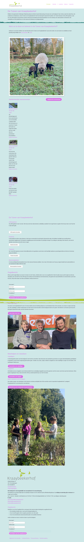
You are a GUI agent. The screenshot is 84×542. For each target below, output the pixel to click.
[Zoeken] (74, 4)
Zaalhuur (66, 4)
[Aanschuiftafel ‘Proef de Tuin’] (13, 105)
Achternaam (11, 288)
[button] (15, 232)
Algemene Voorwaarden (15, 538)
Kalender (54, 4)
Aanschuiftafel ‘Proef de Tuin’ (13, 110)
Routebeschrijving (12, 486)
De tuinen (48, 4)
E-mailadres (12, 293)
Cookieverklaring (25, 538)
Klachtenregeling (43, 538)
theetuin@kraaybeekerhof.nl (14, 501)
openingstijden (24, 32)
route (30, 32)
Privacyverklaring (34, 538)
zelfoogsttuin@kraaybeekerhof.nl (15, 499)
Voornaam (11, 284)
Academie (61, 4)
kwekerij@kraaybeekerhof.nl (14, 503)
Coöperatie (71, 4)
